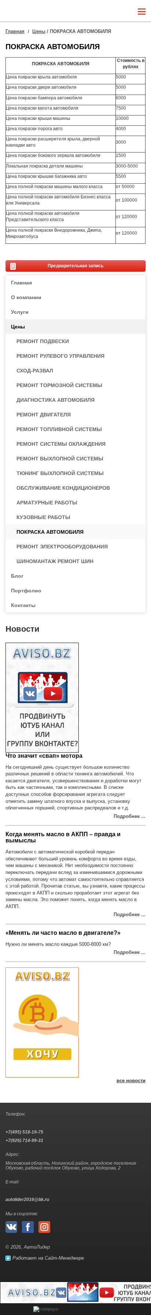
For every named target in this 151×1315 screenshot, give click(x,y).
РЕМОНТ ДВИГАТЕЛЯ (43, 415)
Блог (17, 576)
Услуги (20, 312)
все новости (131, 1080)
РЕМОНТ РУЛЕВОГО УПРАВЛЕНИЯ (60, 356)
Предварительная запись (75, 265)
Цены (38, 31)
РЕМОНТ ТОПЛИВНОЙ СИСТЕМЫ (59, 429)
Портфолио (26, 591)
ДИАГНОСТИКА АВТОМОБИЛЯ (55, 400)
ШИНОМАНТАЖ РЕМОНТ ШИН (54, 561)
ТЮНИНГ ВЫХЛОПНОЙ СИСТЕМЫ (60, 473)
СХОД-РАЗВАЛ (34, 371)
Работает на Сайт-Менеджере (47, 1258)
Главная (15, 31)
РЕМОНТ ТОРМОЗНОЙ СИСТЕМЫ (59, 385)
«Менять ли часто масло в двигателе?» (63, 933)
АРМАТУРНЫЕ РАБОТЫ (46, 503)
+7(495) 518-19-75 (24, 1132)
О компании (26, 297)
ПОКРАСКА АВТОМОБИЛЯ (50, 532)
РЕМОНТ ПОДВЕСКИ (42, 341)
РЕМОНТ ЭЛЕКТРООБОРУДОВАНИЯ (62, 547)
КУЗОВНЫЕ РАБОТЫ (43, 517)
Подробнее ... (130, 816)
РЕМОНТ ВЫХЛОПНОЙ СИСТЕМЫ (59, 459)
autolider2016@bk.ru (27, 1199)
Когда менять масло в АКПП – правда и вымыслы (63, 837)
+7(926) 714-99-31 (24, 1140)
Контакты (23, 605)
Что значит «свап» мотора (43, 756)
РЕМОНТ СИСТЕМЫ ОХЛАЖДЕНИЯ (61, 444)
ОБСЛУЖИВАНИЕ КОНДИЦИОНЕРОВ (63, 488)
